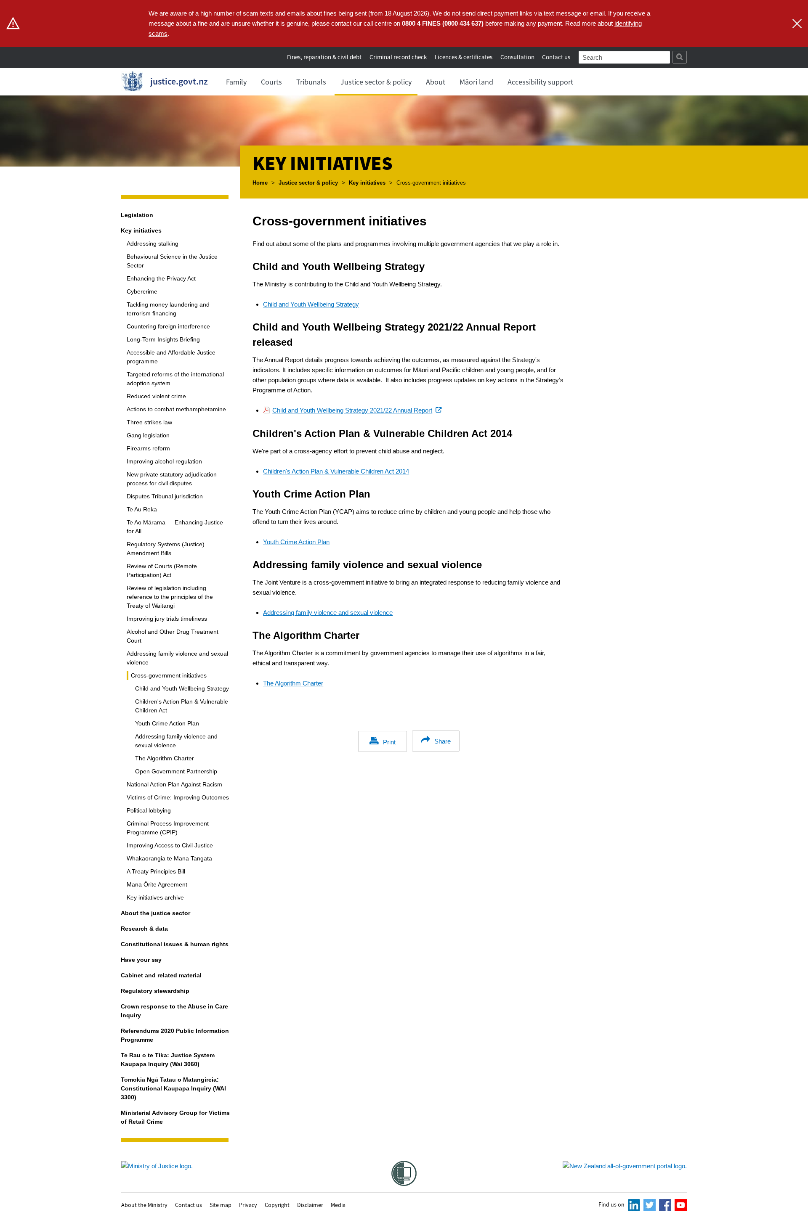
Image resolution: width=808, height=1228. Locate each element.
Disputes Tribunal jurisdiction (165, 496)
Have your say (141, 959)
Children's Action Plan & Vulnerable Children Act (181, 706)
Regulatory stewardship (155, 990)
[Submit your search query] (679, 57)
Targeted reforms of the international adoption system (175, 378)
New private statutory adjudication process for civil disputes (172, 479)
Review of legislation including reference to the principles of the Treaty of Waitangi (170, 597)
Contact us (556, 57)
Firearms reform (148, 448)
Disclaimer (310, 1204)
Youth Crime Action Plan (167, 723)
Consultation (518, 57)
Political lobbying (149, 810)
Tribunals (311, 82)
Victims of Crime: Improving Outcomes (178, 797)
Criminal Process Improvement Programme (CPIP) (168, 828)
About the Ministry (144, 1204)
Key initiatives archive (155, 897)
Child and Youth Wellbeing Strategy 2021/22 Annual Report (357, 410)
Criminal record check (398, 57)
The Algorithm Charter (164, 758)
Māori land (476, 82)
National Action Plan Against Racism (174, 784)
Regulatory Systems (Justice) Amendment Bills (166, 548)
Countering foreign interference (168, 326)
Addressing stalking (152, 243)
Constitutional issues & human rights (175, 944)
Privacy (248, 1204)
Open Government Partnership (176, 771)
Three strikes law (149, 422)
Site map (220, 1204)
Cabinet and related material (161, 975)
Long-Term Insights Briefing (163, 339)
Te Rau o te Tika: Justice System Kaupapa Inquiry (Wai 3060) (168, 1059)
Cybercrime (142, 291)
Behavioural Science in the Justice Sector (172, 261)
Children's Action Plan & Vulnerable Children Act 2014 (336, 471)
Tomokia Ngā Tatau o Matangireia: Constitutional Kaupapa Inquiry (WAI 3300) (173, 1088)
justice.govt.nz (179, 81)
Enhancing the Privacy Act (161, 278)
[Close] (797, 23)
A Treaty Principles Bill (156, 871)
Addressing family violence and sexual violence (177, 658)
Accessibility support (540, 82)
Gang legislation (148, 435)
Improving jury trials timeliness (167, 618)
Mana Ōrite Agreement (157, 884)
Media (338, 1204)
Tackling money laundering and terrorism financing (168, 309)
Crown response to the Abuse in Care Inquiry (174, 1011)
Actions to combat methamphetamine (176, 409)
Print (389, 742)
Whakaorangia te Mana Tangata (169, 858)
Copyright (277, 1204)
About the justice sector (155, 913)
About (435, 82)
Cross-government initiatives (169, 675)
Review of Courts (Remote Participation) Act (162, 570)
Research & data (144, 928)
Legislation (137, 215)
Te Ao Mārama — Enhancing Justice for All (175, 527)
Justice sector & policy (376, 82)
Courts (271, 82)
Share (442, 741)
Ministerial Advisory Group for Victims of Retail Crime (175, 1117)
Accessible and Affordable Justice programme (171, 357)
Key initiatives (367, 183)
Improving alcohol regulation (164, 461)
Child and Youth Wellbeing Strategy (182, 688)
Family (236, 82)
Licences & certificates (463, 57)
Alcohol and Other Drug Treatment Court (172, 636)
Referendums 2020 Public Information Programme (175, 1035)
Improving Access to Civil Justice (170, 845)
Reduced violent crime (156, 396)
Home (260, 183)
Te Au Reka (142, 509)
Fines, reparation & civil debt (324, 57)
